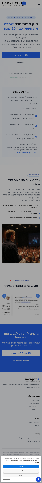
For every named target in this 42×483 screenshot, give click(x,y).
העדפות (21, 475)
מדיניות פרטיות (6, 479)
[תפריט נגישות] (38, 479)
